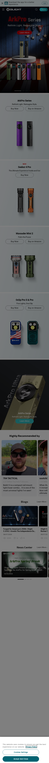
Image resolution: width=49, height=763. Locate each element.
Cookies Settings (21, 752)
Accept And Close (21, 759)
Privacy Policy (31, 747)
